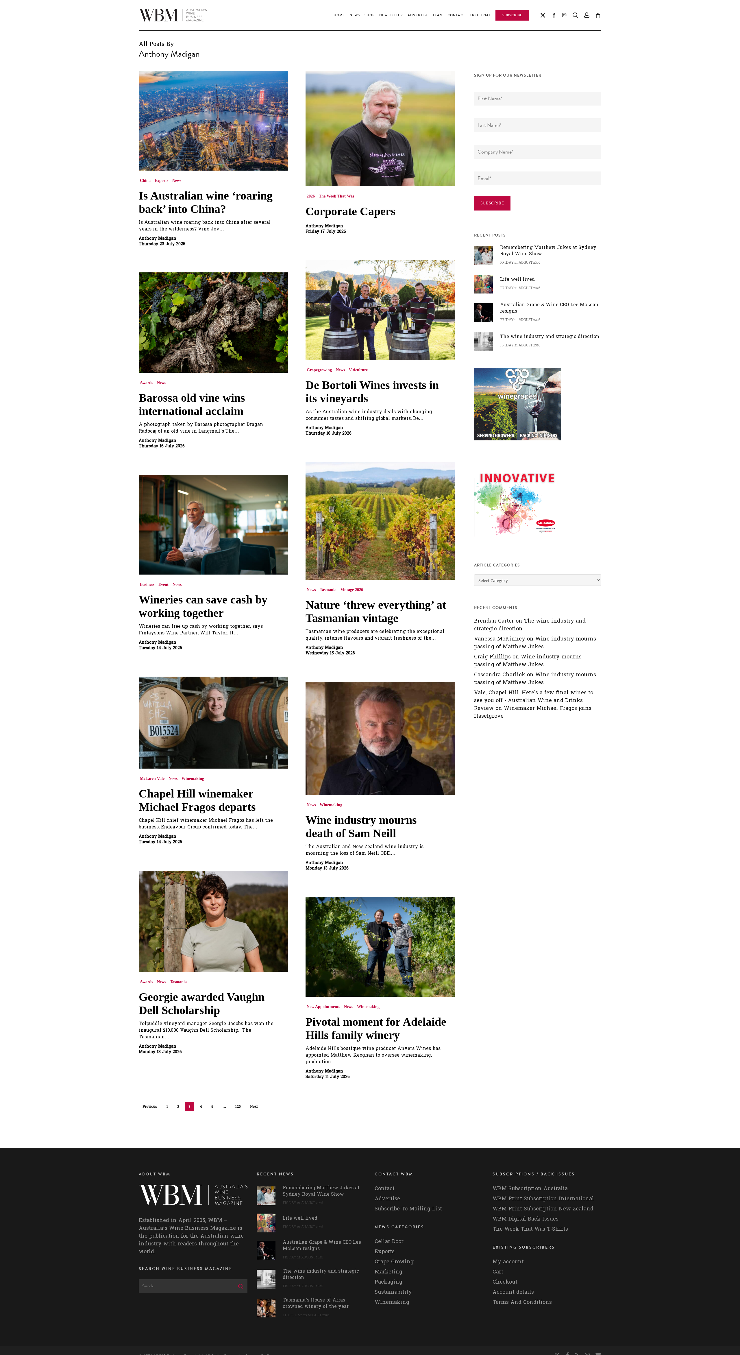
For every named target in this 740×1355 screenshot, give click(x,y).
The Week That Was (336, 196)
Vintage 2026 (352, 590)
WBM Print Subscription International (543, 1199)
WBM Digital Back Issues (525, 1219)
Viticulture (358, 370)
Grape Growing (394, 1262)
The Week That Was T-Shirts (530, 1229)
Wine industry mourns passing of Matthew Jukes (535, 642)
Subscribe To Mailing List (408, 1209)
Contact (385, 1188)
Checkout (505, 1282)
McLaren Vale (152, 778)
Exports (161, 180)
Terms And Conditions (522, 1302)
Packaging (388, 1282)
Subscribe (492, 203)
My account (508, 1262)
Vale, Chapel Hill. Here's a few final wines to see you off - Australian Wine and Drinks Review (533, 700)
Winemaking (193, 778)
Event (163, 584)
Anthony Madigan (157, 238)
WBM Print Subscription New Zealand (543, 1209)
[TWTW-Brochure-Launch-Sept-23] (517, 539)
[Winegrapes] (517, 443)
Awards (146, 383)
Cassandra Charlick (499, 675)
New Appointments (323, 1007)
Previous (150, 1106)
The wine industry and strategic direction (530, 625)
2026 (311, 196)
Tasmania (328, 590)
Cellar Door (389, 1241)
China (145, 180)
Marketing (388, 1272)
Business (147, 584)
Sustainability (393, 1292)
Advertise (387, 1199)
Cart (498, 1272)
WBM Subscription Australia (530, 1188)
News (176, 180)
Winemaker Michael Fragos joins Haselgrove (532, 712)
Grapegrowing (319, 370)
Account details (513, 1292)
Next (254, 1106)
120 (238, 1106)
